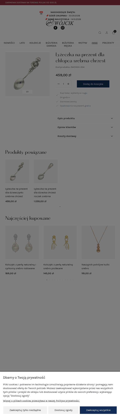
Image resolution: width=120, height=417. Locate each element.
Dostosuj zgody (63, 410)
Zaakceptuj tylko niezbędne (25, 410)
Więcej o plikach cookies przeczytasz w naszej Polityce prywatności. (41, 400)
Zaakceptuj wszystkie (98, 410)
